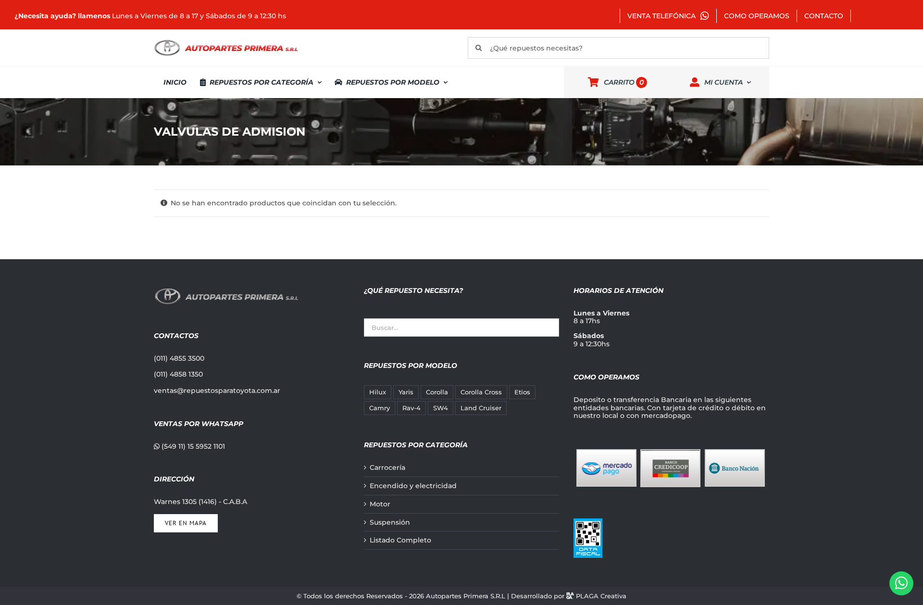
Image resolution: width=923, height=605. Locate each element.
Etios (522, 392)
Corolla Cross (481, 392)
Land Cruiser (481, 408)
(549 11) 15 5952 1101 (192, 446)
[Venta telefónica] (901, 583)
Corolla (437, 392)
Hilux (377, 392)
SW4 (440, 408)
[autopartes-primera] (226, 41)
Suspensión (390, 522)
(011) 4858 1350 (178, 374)
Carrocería (387, 468)
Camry (379, 408)
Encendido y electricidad (413, 486)
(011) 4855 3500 (179, 358)
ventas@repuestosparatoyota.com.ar (217, 390)
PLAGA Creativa (601, 596)
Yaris (406, 392)
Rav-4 (411, 408)
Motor (380, 504)
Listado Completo (400, 540)
